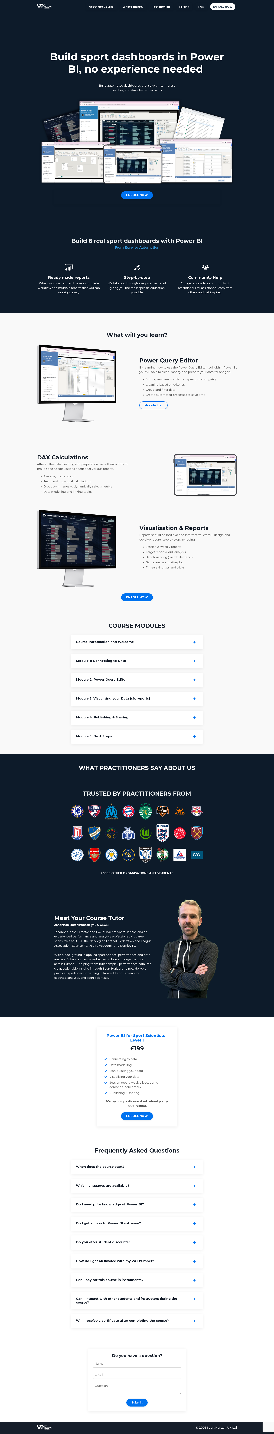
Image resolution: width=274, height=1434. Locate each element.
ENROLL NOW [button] (223, 6)
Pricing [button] (184, 6)
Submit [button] (137, 1402)
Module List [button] (153, 405)
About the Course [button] (101, 6)
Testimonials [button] (161, 6)
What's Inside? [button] (133, 6)
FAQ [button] (201, 6)
